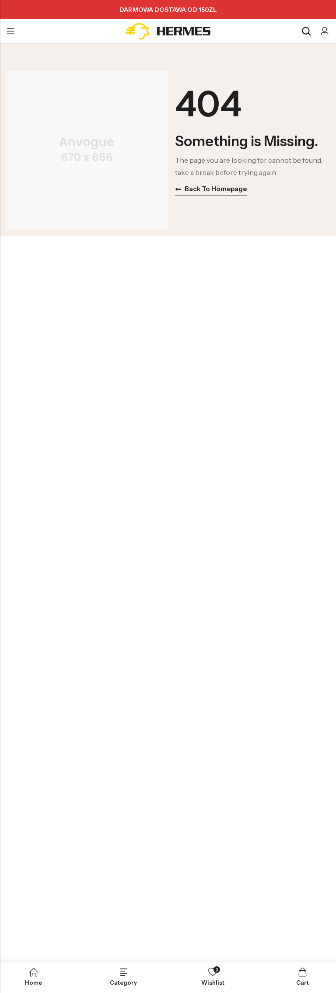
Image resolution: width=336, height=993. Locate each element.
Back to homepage (216, 189)
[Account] (324, 31)
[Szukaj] (306, 31)
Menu (10, 31)
